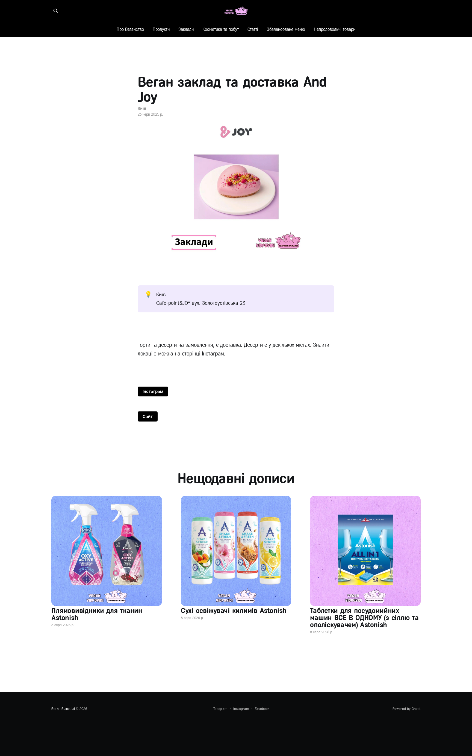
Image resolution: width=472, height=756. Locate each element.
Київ (142, 108)
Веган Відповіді (63, 708)
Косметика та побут (220, 29)
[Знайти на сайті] (55, 11)
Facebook (262, 708)
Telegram (220, 708)
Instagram (241, 708)
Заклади (186, 29)
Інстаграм (153, 391)
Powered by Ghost (407, 708)
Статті (252, 29)
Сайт (148, 416)
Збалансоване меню (286, 29)
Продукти (161, 29)
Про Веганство (130, 29)
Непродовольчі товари (334, 29)
